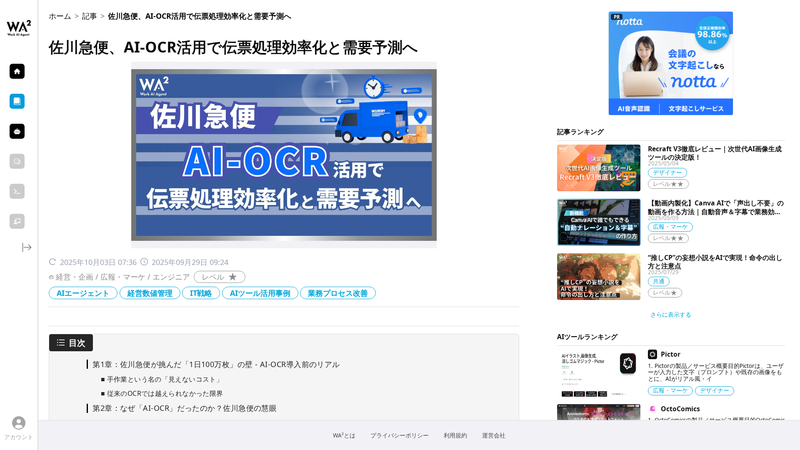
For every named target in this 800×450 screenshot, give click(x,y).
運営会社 (493, 435)
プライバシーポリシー (399, 435)
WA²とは (344, 435)
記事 (89, 16)
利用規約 (455, 435)
